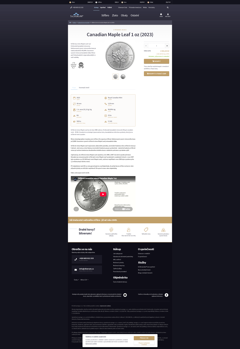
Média (145, 7)
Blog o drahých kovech (145, 273)
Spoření (102, 7)
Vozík (161, 16)
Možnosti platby (118, 262)
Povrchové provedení (120, 271)
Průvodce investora (135, 7)
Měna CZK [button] (84, 280)
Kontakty (152, 7)
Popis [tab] (74, 87)
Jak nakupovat (118, 253)
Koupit (157, 61)
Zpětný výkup (117, 268)
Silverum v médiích (144, 253)
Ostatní (135, 15)
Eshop (96, 7)
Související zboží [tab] (84, 87)
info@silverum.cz (86, 269)
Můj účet (167, 16)
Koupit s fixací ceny (157, 74)
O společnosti (142, 256)
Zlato (115, 15)
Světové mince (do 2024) (84, 22)
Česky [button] (76, 280)
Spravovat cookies (105, 306)
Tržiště (109, 7)
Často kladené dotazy (120, 282)
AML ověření (117, 259)
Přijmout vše (144, 338)
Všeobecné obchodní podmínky (123, 256)
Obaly (124, 15)
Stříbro (105, 15)
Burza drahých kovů (144, 270)
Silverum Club (122, 7)
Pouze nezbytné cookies (144, 343)
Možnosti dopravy (118, 265)
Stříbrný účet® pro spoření (146, 267)
